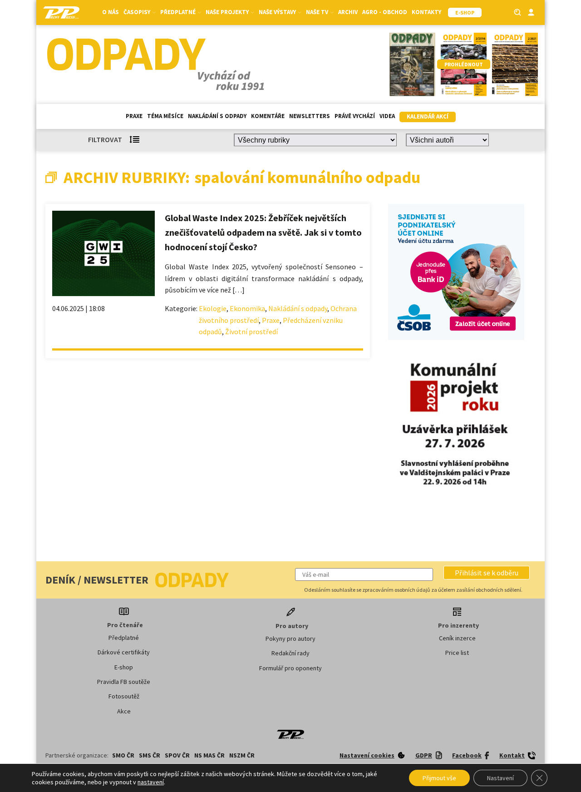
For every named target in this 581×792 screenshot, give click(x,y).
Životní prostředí (251, 331)
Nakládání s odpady (217, 116)
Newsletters (309, 116)
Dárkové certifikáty (124, 652)
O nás (110, 12)
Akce (124, 711)
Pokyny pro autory (290, 638)
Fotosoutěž (123, 696)
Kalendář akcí (427, 116)
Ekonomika (247, 308)
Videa (387, 116)
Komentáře (268, 116)
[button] (486, 572)
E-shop (123, 667)
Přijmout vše (439, 778)
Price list (457, 652)
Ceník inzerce (457, 638)
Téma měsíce (165, 116)
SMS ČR (149, 755)
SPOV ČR (177, 755)
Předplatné (123, 638)
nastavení (151, 782)
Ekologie (212, 308)
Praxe (134, 116)
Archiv (348, 12)
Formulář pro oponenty (290, 668)
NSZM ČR (242, 755)
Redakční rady (290, 653)
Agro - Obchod (384, 12)
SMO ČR (123, 755)
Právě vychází (355, 116)
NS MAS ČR (209, 755)
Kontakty (426, 12)
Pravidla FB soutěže (123, 682)
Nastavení (500, 778)
